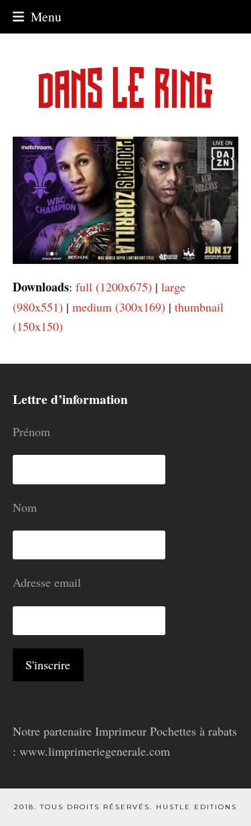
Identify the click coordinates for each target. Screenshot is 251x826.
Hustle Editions (196, 807)
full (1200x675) (114, 287)
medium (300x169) (118, 307)
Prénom (31, 431)
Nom (25, 507)
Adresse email (47, 582)
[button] (37, 16)
